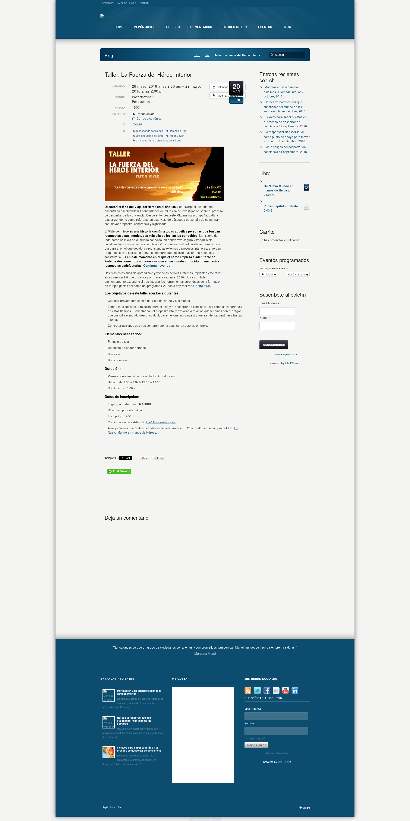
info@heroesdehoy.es (161, 422)
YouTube (285, 690)
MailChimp (292, 363)
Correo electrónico (149, 118)
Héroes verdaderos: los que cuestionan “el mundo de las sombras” (283, 106)
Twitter (257, 690)
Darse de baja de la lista (284, 354)
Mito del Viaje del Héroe (150, 135)
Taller (137, 124)
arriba (306, 807)
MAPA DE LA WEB (126, 3)
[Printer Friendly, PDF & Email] (119, 472)
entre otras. (203, 286)
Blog (207, 55)
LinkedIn (294, 690)
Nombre (264, 317)
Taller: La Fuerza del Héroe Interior (148, 74)
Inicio (197, 55)
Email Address (269, 303)
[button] (227, 96)
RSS (248, 690)
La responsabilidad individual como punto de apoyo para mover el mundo (287, 136)
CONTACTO (108, 3)
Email (276, 690)
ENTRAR (144, 3)
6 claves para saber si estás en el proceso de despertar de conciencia (285, 121)
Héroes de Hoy (177, 130)
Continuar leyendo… (158, 265)
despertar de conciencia (150, 130)
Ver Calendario (297, 274)
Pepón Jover (176, 135)
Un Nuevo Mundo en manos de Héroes (158, 140)
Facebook (266, 690)
